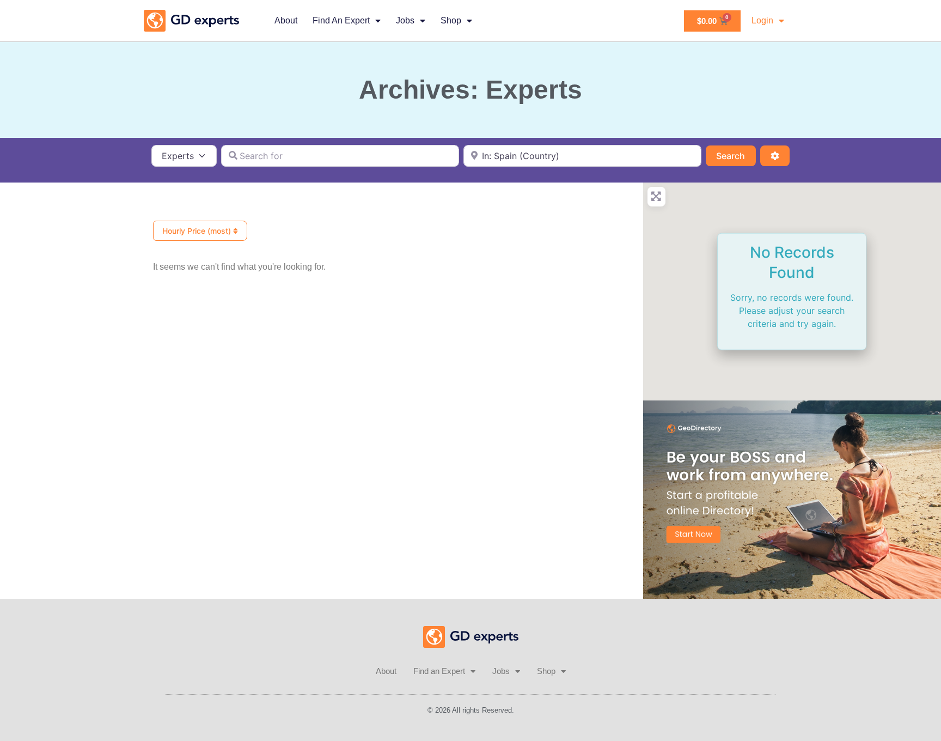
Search (735, 155)
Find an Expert (341, 20)
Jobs (405, 20)
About (285, 20)
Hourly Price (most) (197, 230)
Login (762, 20)
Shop (451, 20)
